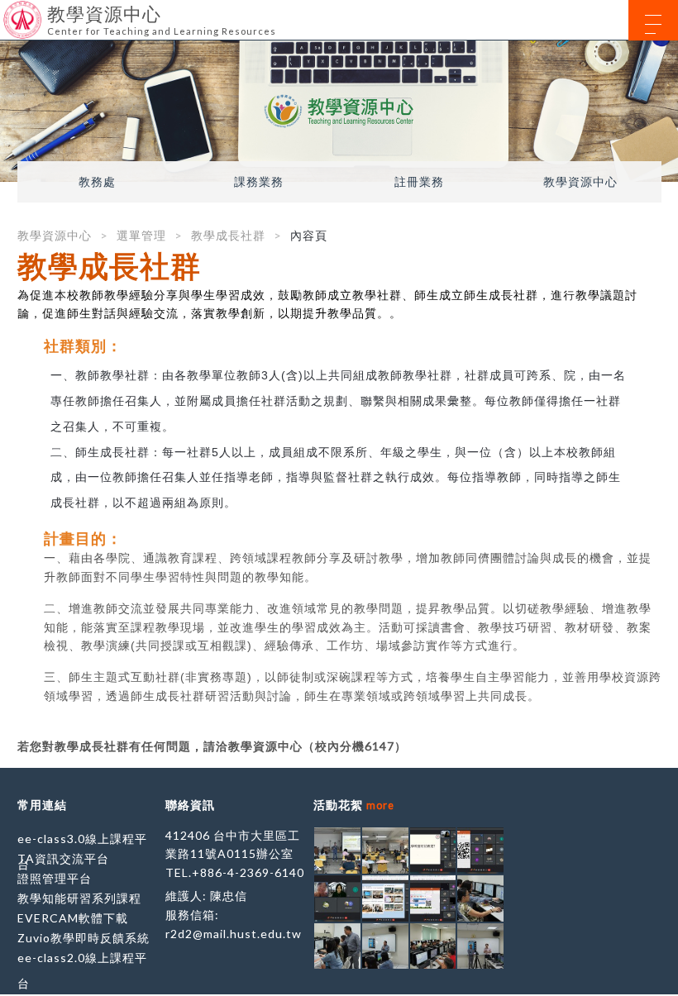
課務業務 (259, 182)
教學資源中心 (580, 182)
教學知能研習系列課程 (79, 898)
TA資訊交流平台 (63, 858)
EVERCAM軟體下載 (72, 918)
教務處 (97, 182)
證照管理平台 (54, 878)
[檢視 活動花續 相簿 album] (480, 898)
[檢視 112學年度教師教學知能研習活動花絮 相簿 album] (337, 850)
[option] (339, 111)
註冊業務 (419, 182)
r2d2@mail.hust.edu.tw (233, 934)
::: (6, 12)
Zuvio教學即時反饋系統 (83, 938)
